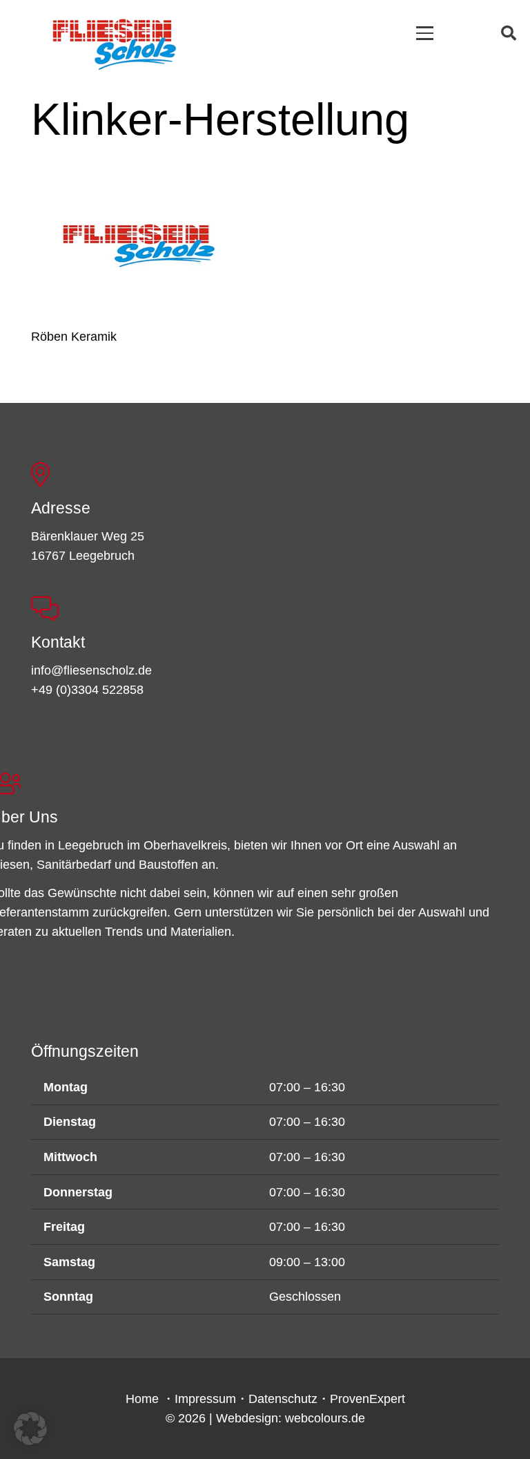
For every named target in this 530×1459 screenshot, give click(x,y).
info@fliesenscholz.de (91, 670)
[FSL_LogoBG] (114, 42)
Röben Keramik (74, 336)
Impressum (205, 1399)
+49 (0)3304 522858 (87, 690)
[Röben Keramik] (138, 245)
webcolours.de (325, 1418)
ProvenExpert (367, 1399)
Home (142, 1399)
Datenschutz (282, 1399)
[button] (425, 32)
